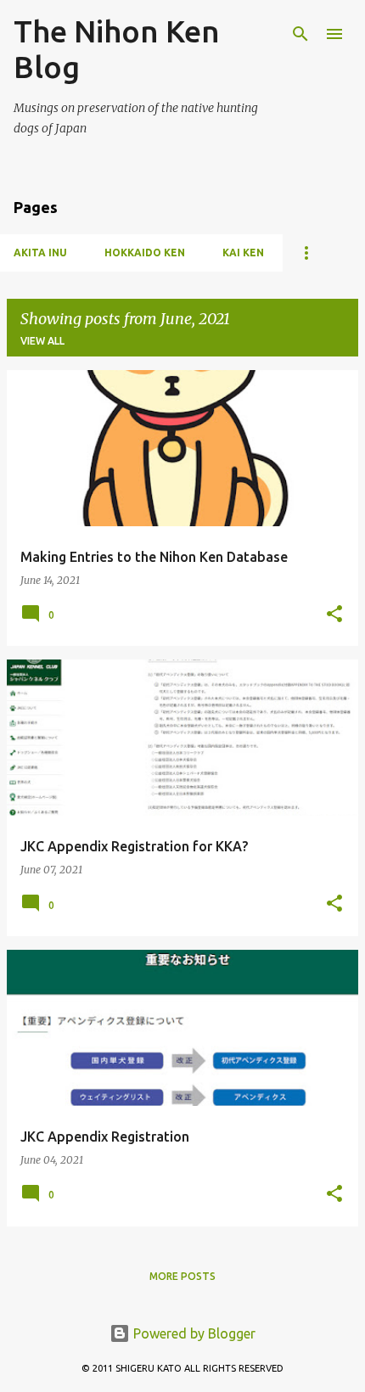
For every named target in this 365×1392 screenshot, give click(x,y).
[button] (334, 614)
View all (42, 340)
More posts (182, 1276)
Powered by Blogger (193, 1333)
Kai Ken (243, 252)
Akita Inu (40, 252)
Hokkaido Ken (144, 252)
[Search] (300, 34)
